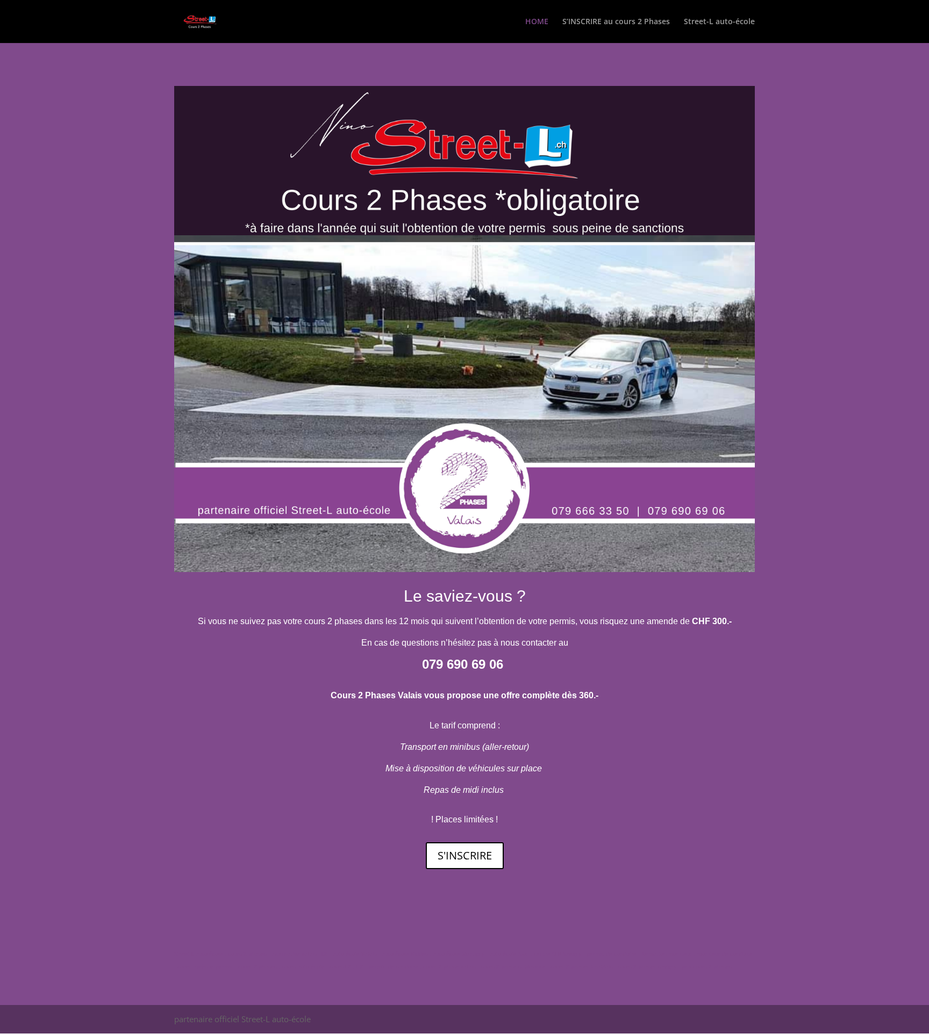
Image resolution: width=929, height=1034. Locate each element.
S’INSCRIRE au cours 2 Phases (616, 22)
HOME (536, 22)
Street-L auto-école (719, 22)
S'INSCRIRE (465, 855)
